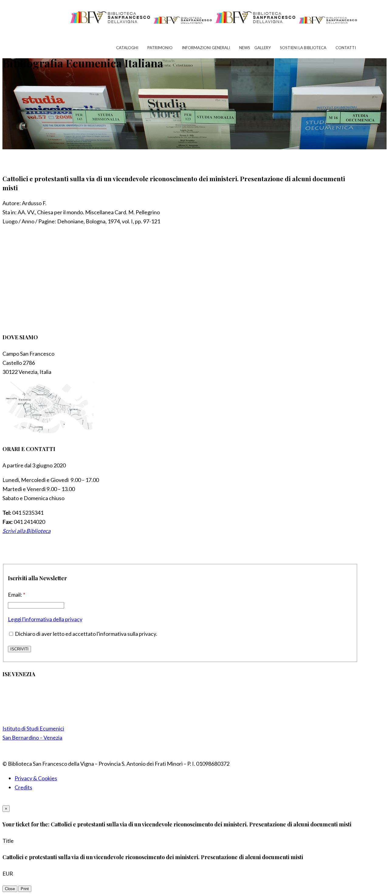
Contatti (346, 47)
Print (25, 889)
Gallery (262, 47)
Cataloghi (127, 47)
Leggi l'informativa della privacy (45, 619)
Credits (23, 787)
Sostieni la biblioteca (303, 47)
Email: (16, 594)
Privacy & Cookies (36, 778)
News (244, 47)
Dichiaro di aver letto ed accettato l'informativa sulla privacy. (85, 633)
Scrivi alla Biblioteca (26, 530)
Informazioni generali (206, 47)
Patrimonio (160, 47)
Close (10, 889)
